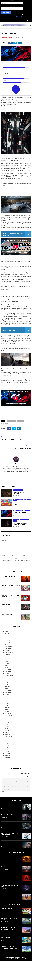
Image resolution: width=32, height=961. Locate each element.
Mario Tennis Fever (6, 909)
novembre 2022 (8, 715)
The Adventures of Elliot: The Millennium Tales (9, 834)
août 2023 (7, 698)
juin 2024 (7, 680)
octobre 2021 (8, 740)
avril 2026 (7, 639)
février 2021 (8, 755)
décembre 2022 (8, 713)
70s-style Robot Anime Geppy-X (10, 843)
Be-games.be (17, 957)
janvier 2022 (8, 734)
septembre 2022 (9, 719)
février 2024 (8, 688)
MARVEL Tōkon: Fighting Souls (11, 586)
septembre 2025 (9, 652)
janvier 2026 (8, 644)
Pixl (16, 464)
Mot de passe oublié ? (19, 17)
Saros (2, 857)
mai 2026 (7, 637)
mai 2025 (7, 660)
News (15, 490)
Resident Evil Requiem (7, 814)
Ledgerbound (6, 605)
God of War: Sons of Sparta (9, 895)
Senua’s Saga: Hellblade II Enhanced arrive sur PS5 (20, 523)
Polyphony (4, 423)
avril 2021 (7, 751)
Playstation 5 (5, 37)
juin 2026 (7, 635)
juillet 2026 (7, 633)
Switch (25, 499)
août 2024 (7, 677)
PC (18, 519)
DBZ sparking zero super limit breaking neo (10, 596)
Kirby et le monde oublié (23, 448)
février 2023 (8, 709)
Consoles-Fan (14, 958)
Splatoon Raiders (6, 937)
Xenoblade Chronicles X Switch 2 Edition (10, 919)
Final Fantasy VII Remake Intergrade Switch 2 (8, 928)
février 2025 (8, 665)
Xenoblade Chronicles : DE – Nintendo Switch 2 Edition (9, 947)
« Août (3, 791)
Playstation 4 (20, 510)
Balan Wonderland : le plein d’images (21, 503)
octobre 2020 (8, 761)
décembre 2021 (8, 736)
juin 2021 (7, 747)
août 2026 (7, 631)
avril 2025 (7, 661)
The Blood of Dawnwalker (9, 576)
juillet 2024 (7, 679)
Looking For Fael (7, 614)
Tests (10, 37)
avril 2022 (7, 728)
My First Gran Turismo (19, 512)
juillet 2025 (7, 656)
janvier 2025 (8, 667)
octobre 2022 (8, 717)
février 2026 (8, 642)
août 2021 (7, 743)
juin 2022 (7, 724)
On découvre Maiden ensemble (19, 492)
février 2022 (8, 732)
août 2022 (7, 721)
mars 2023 (7, 707)
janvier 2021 (8, 757)
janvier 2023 (8, 711)
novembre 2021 (8, 738)
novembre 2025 (8, 648)
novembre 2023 (8, 692)
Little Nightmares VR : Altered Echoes (10, 886)
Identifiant (12, 0)
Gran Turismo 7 (11, 420)
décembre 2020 (8, 759)
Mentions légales (9, 957)
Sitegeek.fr (23, 957)
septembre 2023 (9, 696)
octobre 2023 (8, 694)
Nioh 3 (3, 866)
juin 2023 (7, 701)
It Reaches (4, 876)
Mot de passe (12, 6)
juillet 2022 (7, 722)
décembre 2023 (8, 690)
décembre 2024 (8, 669)
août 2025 (7, 654)
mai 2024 (7, 682)
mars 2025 (7, 663)
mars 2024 (7, 686)
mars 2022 (7, 730)
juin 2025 (7, 658)
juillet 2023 (7, 700)
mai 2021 (7, 749)
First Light (4, 805)
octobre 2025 (8, 650)
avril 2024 (7, 684)
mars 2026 (7, 640)
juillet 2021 (7, 745)
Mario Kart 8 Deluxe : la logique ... (12, 439)
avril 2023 (7, 705)
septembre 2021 (9, 742)
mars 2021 (7, 753)
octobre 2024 (8, 673)
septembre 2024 (9, 675)
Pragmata (4, 824)
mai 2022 (7, 726)
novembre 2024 (8, 671)
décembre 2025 (8, 646)
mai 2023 (7, 703)
